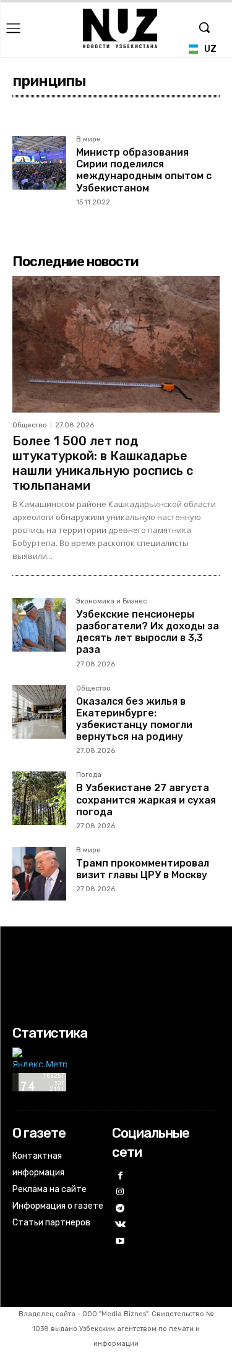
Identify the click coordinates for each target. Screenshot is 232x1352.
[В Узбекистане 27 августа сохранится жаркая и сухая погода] (39, 798)
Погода (88, 775)
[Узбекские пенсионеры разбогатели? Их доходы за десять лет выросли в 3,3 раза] (39, 625)
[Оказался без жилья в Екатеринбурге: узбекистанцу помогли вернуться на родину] (39, 712)
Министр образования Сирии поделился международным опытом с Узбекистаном (144, 170)
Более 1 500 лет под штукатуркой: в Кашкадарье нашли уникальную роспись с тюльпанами (102, 463)
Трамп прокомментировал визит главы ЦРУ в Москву (142, 869)
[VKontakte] (120, 1225)
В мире (88, 139)
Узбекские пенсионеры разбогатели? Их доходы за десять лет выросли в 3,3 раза (147, 632)
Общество (29, 425)
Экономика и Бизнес (111, 601)
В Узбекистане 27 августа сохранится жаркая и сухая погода (146, 799)
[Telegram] (120, 1209)
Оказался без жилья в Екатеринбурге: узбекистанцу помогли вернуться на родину (134, 719)
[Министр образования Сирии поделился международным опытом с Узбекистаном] (39, 163)
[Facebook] (120, 1176)
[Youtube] (120, 1241)
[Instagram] (120, 1192)
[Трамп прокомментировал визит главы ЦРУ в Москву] (39, 874)
